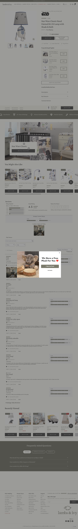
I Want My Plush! (50, 266)
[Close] (59, 252)
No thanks (50, 270)
